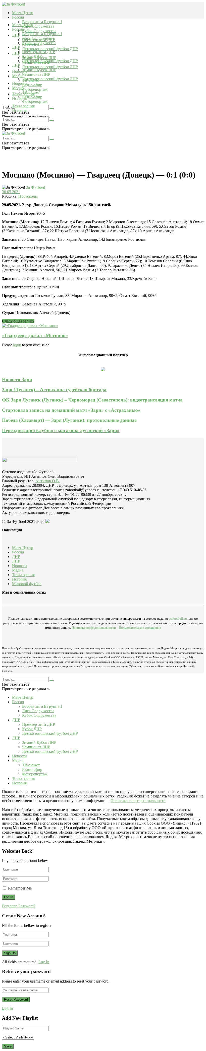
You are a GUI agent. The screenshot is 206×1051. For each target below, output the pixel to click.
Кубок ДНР (32, 56)
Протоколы (28, 196)
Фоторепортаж (34, 89)
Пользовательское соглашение (140, 627)
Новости (19, 83)
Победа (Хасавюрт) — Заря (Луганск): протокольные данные (69, 420)
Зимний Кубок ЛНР (39, 70)
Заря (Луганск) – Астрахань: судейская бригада (54, 389)
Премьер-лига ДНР (38, 52)
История (19, 110)
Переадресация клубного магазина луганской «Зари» (61, 430)
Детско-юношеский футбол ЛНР (50, 67)
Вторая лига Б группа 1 (42, 22)
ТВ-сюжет (31, 92)
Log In (43, 962)
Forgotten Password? (18, 906)
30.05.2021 (11, 192)
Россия (18, 17)
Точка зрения (23, 106)
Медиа (17, 88)
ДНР (16, 35)
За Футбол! (35, 187)
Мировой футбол (26, 584)
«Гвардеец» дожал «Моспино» (35, 335)
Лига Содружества (38, 26)
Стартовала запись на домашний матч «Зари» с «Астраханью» (71, 410)
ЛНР (16, 53)
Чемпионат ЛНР (36, 74)
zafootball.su (178, 618)
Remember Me (20, 888)
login (17, 345)
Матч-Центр (22, 13)
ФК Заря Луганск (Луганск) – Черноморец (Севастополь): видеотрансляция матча (92, 399)
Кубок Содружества (39, 31)
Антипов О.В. (47, 481)
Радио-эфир (32, 85)
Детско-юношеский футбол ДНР (50, 49)
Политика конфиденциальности (94, 627)
